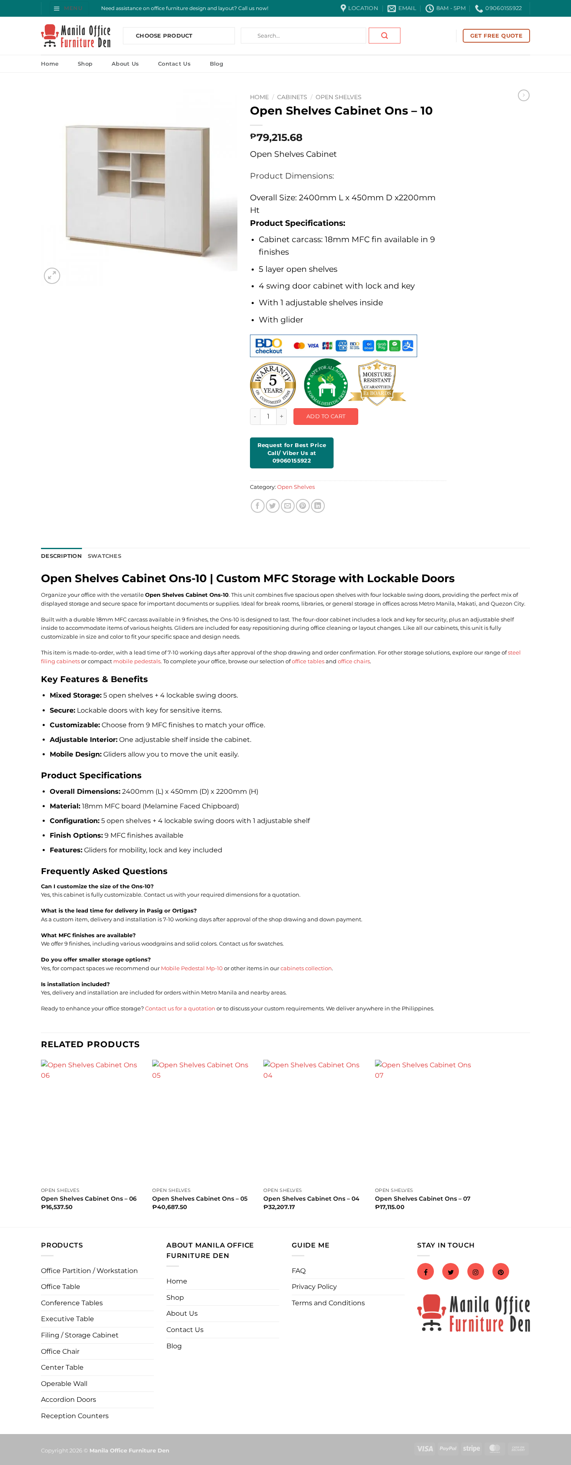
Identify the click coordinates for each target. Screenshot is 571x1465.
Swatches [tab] (104, 556)
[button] (69, 8)
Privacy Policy (314, 1287)
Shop (85, 63)
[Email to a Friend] (288, 506)
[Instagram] (475, 1272)
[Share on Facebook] (258, 506)
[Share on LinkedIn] (318, 506)
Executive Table (67, 1319)
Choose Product (164, 35)
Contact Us (174, 63)
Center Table (62, 1367)
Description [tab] (61, 556)
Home (50, 63)
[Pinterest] (500, 1272)
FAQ (299, 1271)
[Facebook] (425, 1272)
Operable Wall (64, 1384)
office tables (308, 661)
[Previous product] (524, 95)
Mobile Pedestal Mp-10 (192, 968)
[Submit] (384, 35)
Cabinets (292, 97)
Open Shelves (339, 97)
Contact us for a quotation (180, 1008)
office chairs (354, 661)
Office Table (60, 1287)
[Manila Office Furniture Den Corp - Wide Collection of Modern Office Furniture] (75, 35)
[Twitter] (450, 1272)
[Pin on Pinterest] (303, 506)
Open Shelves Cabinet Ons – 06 (89, 1198)
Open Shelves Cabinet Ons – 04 (311, 1198)
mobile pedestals (137, 661)
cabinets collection (306, 968)
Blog (216, 63)
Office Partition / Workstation (89, 1271)
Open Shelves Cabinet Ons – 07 (423, 1198)
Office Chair (60, 1351)
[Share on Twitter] (273, 506)
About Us (125, 63)
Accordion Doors (68, 1400)
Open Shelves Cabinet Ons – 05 (199, 1198)
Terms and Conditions (328, 1303)
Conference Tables (72, 1303)
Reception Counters (75, 1416)
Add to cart (325, 416)
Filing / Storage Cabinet (80, 1335)
